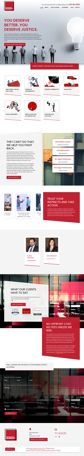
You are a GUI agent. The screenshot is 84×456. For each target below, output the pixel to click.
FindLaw (58, 450)
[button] (82, 448)
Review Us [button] (9, 449)
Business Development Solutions (48, 450)
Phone (18, 380)
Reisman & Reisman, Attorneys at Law (37, 448)
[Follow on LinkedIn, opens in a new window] (59, 436)
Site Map (33, 450)
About (46, 7)
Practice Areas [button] (55, 7)
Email (31, 380)
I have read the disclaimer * (14, 409)
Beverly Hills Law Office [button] (38, 439)
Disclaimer (7, 406)
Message (7, 388)
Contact (77, 7)
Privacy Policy (38, 450)
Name (6, 380)
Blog (72, 7)
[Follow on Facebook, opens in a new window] (56, 436)
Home (41, 7)
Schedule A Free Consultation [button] (14, 44)
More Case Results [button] (13, 177)
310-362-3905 (74, 4)
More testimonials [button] (17, 304)
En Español (65, 7)
